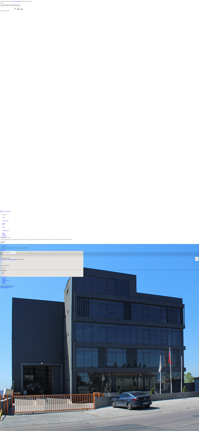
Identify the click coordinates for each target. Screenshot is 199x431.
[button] (4, 10)
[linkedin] (2, 272)
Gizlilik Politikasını (3, 259)
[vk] (2, 273)
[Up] (0, 275)
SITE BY (2, 287)
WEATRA (5, 287)
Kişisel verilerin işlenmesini (12, 259)
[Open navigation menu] (0, 210)
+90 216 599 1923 (7, 211)
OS (8, 287)
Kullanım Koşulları (15, 1)
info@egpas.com (3, 249)
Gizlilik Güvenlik (3, 286)
